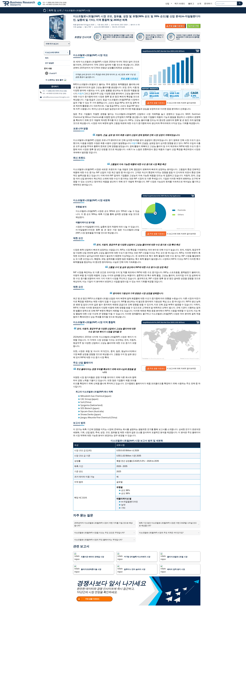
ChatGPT (53, 73)
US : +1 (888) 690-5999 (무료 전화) (55, 91)
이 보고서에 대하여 (52, 52)
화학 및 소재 (55, 10)
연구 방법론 (49, 63)
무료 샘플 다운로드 (157, 103)
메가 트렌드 (180, 3)
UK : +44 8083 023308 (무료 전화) (54, 93)
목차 (46, 58)
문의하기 (208, 3)
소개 (199, 3)
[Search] (240, 3)
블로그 (191, 3)
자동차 (81, 93)
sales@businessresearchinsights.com (56, 97)
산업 (167, 3)
